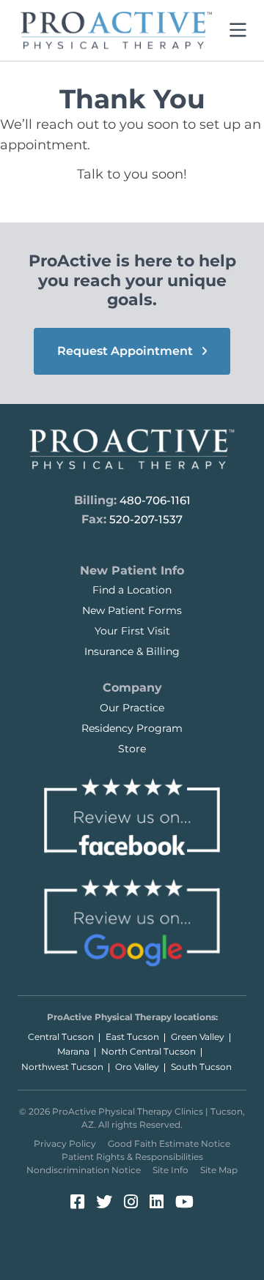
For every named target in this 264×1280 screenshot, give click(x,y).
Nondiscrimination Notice (83, 1169)
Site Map (219, 1169)
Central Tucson (61, 1036)
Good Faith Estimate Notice (169, 1143)
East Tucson (132, 1036)
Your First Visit (132, 630)
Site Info (170, 1169)
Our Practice (132, 707)
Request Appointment (126, 351)
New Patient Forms (132, 610)
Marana (73, 1051)
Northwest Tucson (62, 1066)
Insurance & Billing (132, 651)
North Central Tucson (148, 1051)
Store (132, 748)
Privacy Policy (65, 1143)
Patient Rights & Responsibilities (132, 1156)
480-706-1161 (155, 500)
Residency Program (132, 728)
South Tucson (201, 1066)
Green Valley (197, 1036)
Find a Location (132, 589)
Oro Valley (137, 1066)
